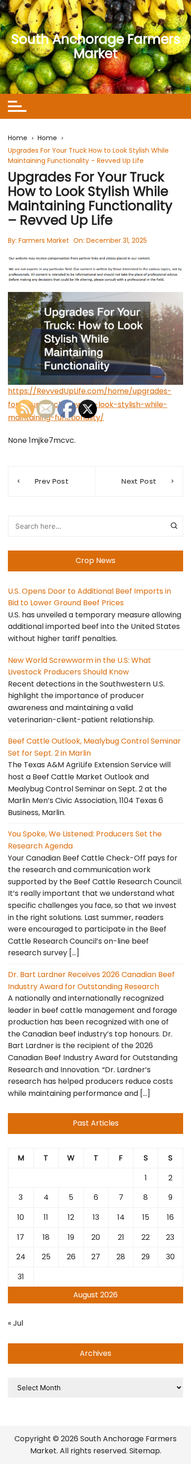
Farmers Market (44, 240)
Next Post (138, 481)
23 (170, 1237)
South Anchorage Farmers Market (95, 46)
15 (145, 1217)
